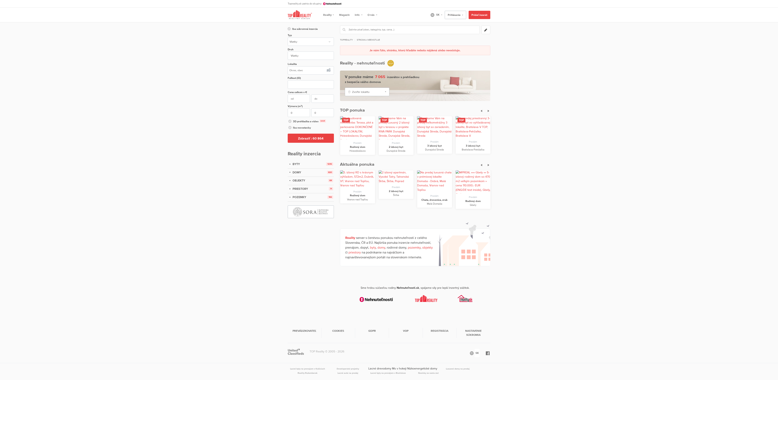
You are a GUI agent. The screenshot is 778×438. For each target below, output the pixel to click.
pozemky (414, 247)
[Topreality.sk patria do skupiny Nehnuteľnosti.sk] (376, 299)
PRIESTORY (300, 188)
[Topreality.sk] (300, 15)
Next (487, 110)
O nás (371, 14)
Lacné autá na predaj (348, 373)
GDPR (372, 330)
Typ (290, 35)
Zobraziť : (311, 138)
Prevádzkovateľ (304, 330)
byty (373, 247)
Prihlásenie (454, 14)
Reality (327, 14)
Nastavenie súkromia (473, 332)
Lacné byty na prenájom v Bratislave (388, 373)
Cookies (338, 330)
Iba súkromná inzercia (305, 28)
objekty (427, 247)
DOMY (296, 172)
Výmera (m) (295, 106)
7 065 (380, 76)
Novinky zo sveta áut (428, 373)
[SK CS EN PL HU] (434, 15)
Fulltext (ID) (294, 77)
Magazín (344, 14)
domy (381, 247)
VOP (405, 330)
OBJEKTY (298, 180)
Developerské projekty (348, 368)
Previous (480, 110)
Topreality (346, 40)
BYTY (296, 164)
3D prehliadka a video (309, 121)
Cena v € (297, 92)
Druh (290, 49)
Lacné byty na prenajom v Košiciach (307, 368)
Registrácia (439, 330)
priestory (354, 252)
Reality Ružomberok (307, 373)
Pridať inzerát (479, 14)
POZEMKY (299, 197)
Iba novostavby (302, 127)
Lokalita (292, 63)
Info (357, 14)
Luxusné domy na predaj (458, 368)
